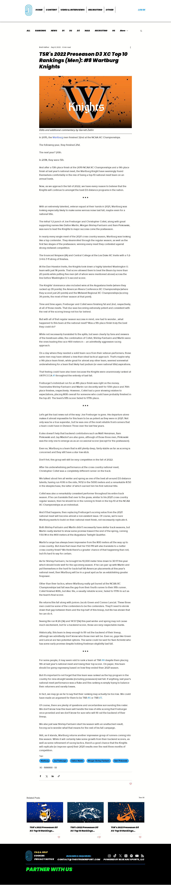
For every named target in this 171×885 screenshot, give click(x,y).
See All (141, 797)
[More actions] (130, 47)
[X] (120, 856)
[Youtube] (137, 856)
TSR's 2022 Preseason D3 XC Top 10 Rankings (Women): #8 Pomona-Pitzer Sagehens (44, 829)
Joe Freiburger (60, 761)
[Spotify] (131, 856)
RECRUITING (101, 30)
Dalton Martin (77, 761)
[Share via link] (59, 776)
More (122, 30)
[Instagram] (109, 856)
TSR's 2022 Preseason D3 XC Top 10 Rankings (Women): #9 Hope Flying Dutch (126, 829)
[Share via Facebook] (40, 776)
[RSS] (142, 856)
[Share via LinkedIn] (52, 776)
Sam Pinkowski (120, 761)
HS (113, 30)
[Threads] (126, 856)
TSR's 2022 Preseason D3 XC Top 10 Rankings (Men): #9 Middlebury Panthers (84, 829)
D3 (78, 30)
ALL (28, 30)
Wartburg (45, 761)
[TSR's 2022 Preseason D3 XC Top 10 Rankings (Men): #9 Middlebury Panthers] (85, 812)
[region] (29, 10)
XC (41, 767)
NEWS (54, 30)
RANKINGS (40, 30)
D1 (63, 30)
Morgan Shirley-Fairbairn (98, 761)
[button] (51, 10)
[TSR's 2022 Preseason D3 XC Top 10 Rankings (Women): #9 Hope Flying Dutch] (126, 812)
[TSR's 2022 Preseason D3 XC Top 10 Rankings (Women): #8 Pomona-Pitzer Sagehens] (45, 812)
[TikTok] (115, 856)
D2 (70, 30)
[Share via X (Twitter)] (46, 776)
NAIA (87, 30)
